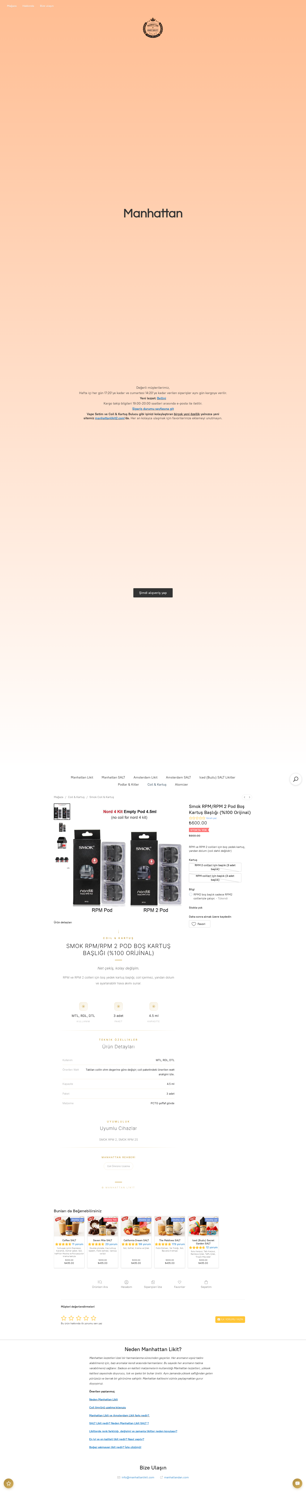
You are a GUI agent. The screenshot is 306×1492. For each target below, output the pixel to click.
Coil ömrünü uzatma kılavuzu (107, 1407)
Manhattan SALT (113, 777)
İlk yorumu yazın (231, 1319)
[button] (200, 923)
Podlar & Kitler (128, 784)
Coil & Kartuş (157, 784)
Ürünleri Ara (100, 1287)
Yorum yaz (211, 818)
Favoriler (179, 1287)
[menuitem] (244, 797)
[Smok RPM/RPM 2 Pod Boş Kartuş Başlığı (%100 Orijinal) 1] (62, 827)
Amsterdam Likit (145, 777)
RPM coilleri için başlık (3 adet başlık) (215, 877)
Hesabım (126, 1287)
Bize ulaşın (47, 6)
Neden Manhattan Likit (103, 1399)
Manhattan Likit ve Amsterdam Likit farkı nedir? (119, 1415)
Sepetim (206, 1287)
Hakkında (28, 6)
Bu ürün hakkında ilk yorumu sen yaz (81, 1323)
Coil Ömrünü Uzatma (118, 1166)
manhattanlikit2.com (110, 418)
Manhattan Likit (82, 777)
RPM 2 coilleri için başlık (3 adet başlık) (215, 867)
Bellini (161, 398)
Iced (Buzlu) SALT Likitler (217, 777)
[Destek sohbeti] (297, 1483)
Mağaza (11, 6)
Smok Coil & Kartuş (101, 797)
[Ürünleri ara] (296, 779)
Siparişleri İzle (153, 1287)
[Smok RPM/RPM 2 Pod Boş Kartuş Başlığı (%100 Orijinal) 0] (62, 812)
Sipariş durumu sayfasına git (153, 409)
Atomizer (181, 784)
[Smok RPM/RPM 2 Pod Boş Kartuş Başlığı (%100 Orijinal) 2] (62, 843)
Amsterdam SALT (178, 777)
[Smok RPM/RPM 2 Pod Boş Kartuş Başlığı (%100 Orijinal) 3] (62, 860)
